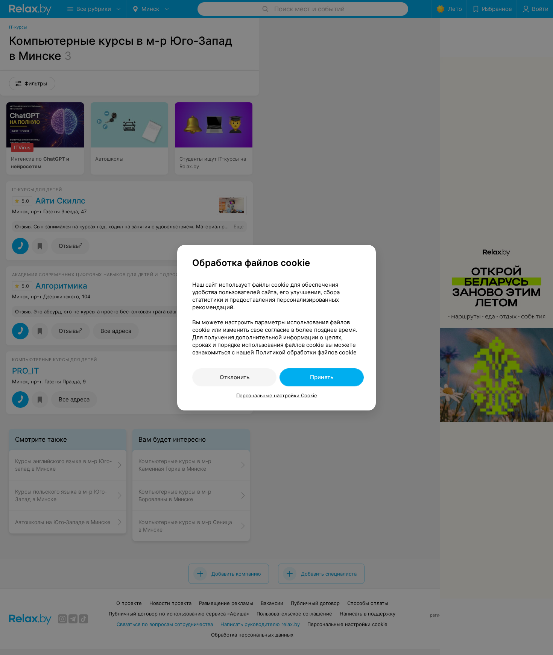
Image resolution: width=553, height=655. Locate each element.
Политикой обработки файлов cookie (306, 352)
